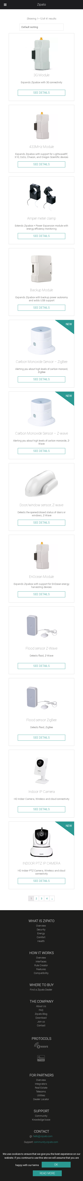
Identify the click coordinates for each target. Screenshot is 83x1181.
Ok (56, 1164)
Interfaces (41, 961)
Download (41, 1017)
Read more (47, 1173)
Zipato (41, 4)
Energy (41, 933)
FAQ (41, 1010)
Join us (41, 1021)
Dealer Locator (41, 1099)
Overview (41, 925)
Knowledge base (41, 1119)
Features (41, 969)
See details (41, 92)
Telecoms (41, 1091)
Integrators (41, 1083)
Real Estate (41, 1087)
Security (41, 929)
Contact (41, 1025)
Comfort (41, 937)
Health (41, 941)
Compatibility (41, 973)
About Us (41, 1006)
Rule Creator (41, 965)
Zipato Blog (41, 1013)
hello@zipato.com (43, 1136)
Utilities (41, 1095)
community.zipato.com (46, 1142)
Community (41, 1115)
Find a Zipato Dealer (41, 989)
